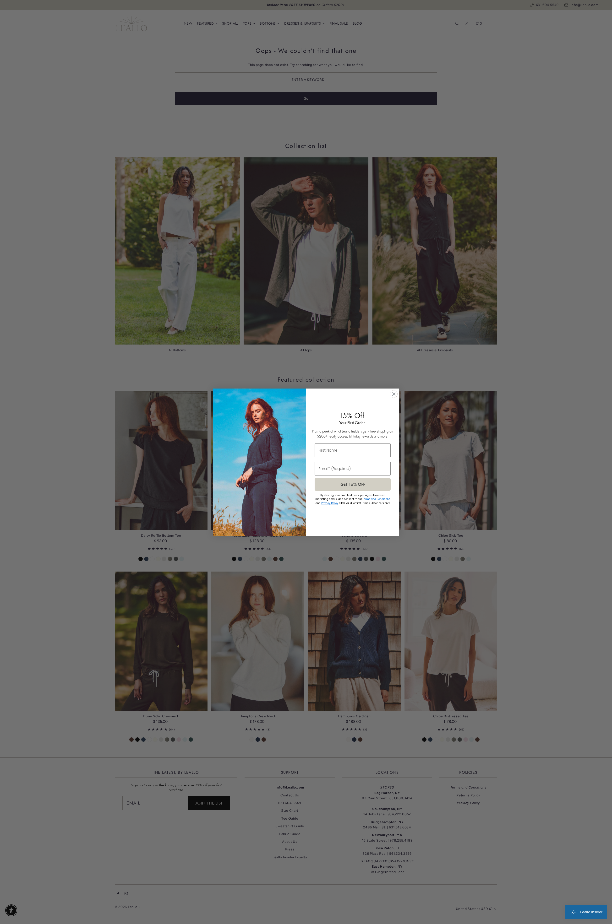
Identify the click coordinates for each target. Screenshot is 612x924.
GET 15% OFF (352, 484)
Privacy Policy (329, 503)
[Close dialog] (393, 394)
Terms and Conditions (376, 499)
